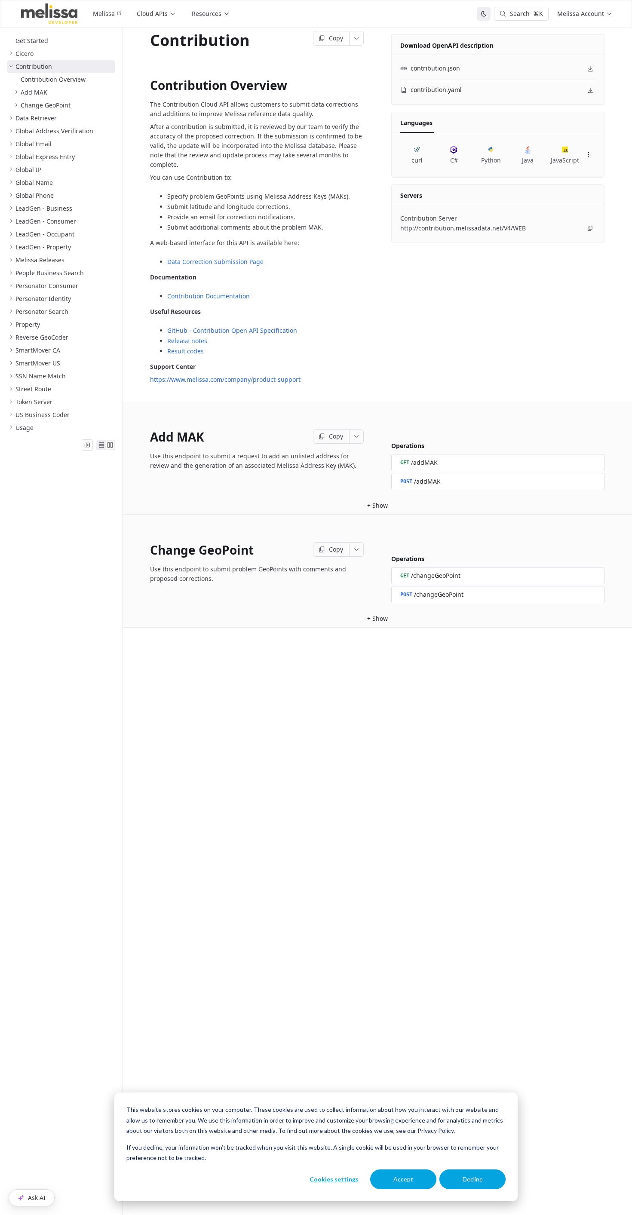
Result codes (185, 351)
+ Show (377, 505)
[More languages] (588, 155)
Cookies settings (334, 1179)
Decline (473, 1179)
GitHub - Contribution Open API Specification (232, 330)
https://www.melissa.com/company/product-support (225, 379)
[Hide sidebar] (87, 445)
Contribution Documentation (208, 296)
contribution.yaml (436, 90)
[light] (484, 14)
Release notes (187, 341)
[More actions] (357, 38)
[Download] (590, 69)
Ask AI (37, 1198)
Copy (336, 38)
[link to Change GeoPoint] (144, 550)
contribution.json (435, 68)
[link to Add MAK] (144, 437)
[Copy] (590, 228)
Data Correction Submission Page (215, 262)
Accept (403, 1179)
